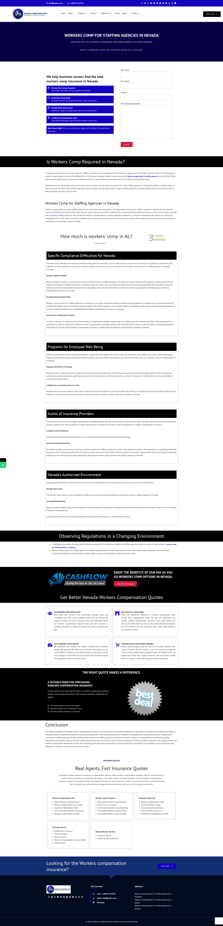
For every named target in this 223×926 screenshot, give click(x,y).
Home (63, 13)
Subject (124, 92)
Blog (124, 13)
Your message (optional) (130, 103)
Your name (125, 70)
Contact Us (135, 13)
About (117, 13)
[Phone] (3, 465)
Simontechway (132, 921)
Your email (125, 81)
